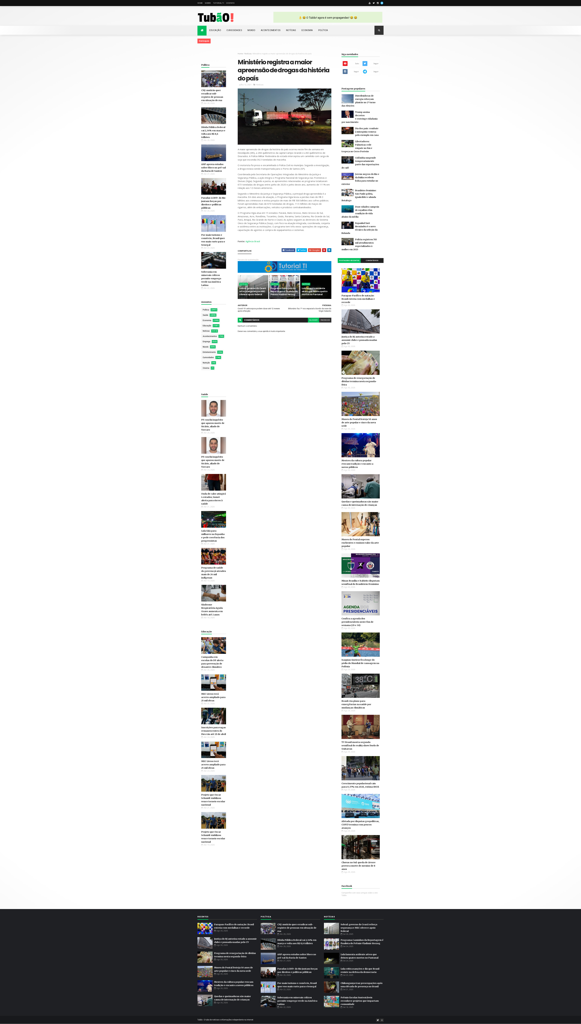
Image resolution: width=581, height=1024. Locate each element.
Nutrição (206, 363)
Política (323, 30)
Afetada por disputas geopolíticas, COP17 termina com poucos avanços (360, 824)
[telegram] (382, 3)
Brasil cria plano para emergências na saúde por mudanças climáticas (356, 704)
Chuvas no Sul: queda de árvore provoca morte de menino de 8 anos (358, 865)
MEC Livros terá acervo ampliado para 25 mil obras (213, 697)
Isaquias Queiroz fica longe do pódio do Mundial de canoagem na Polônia (360, 663)
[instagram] (377, 3)
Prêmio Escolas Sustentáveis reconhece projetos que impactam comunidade (360, 1001)
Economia (307, 30)
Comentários (372, 261)
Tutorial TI (218, 3)
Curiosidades (234, 30)
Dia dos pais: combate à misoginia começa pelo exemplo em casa (367, 131)
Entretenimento (209, 352)
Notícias (291, 30)
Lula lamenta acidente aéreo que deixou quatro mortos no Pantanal (314, 291)
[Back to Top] (382, 1020)
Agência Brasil (253, 241)
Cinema (206, 368)
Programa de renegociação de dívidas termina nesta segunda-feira (359, 381)
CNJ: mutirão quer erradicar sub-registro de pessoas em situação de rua (296, 927)
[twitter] (373, 3)
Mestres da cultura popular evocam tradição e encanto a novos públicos (357, 464)
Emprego (206, 342)
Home (200, 3)
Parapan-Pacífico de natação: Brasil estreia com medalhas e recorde (358, 299)
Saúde (205, 315)
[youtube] (369, 3)
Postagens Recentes (349, 261)
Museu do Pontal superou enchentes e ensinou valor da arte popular (360, 542)
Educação (215, 30)
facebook (325, 320)
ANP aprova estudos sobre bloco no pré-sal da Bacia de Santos (213, 167)
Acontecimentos (271, 30)
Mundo (251, 30)
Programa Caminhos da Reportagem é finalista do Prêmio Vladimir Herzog (284, 291)
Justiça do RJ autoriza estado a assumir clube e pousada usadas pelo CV (359, 340)
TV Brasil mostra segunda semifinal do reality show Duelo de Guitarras (360, 745)
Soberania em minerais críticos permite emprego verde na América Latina (211, 278)
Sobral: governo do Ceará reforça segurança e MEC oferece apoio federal (252, 291)
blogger (313, 320)
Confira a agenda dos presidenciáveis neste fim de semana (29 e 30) (357, 622)
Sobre (208, 3)
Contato (230, 3)
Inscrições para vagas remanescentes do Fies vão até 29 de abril (213, 731)
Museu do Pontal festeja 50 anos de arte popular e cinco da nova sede (359, 422)
